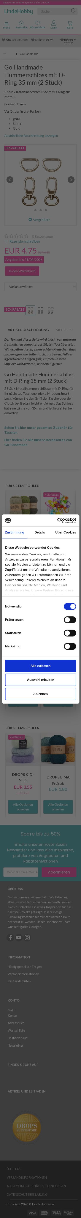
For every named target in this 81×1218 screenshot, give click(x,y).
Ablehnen (40, 694)
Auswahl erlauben (40, 680)
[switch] (70, 619)
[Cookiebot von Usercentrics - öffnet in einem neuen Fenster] (57, 520)
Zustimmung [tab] (14, 532)
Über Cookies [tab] (65, 532)
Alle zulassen (40, 666)
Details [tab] (40, 532)
